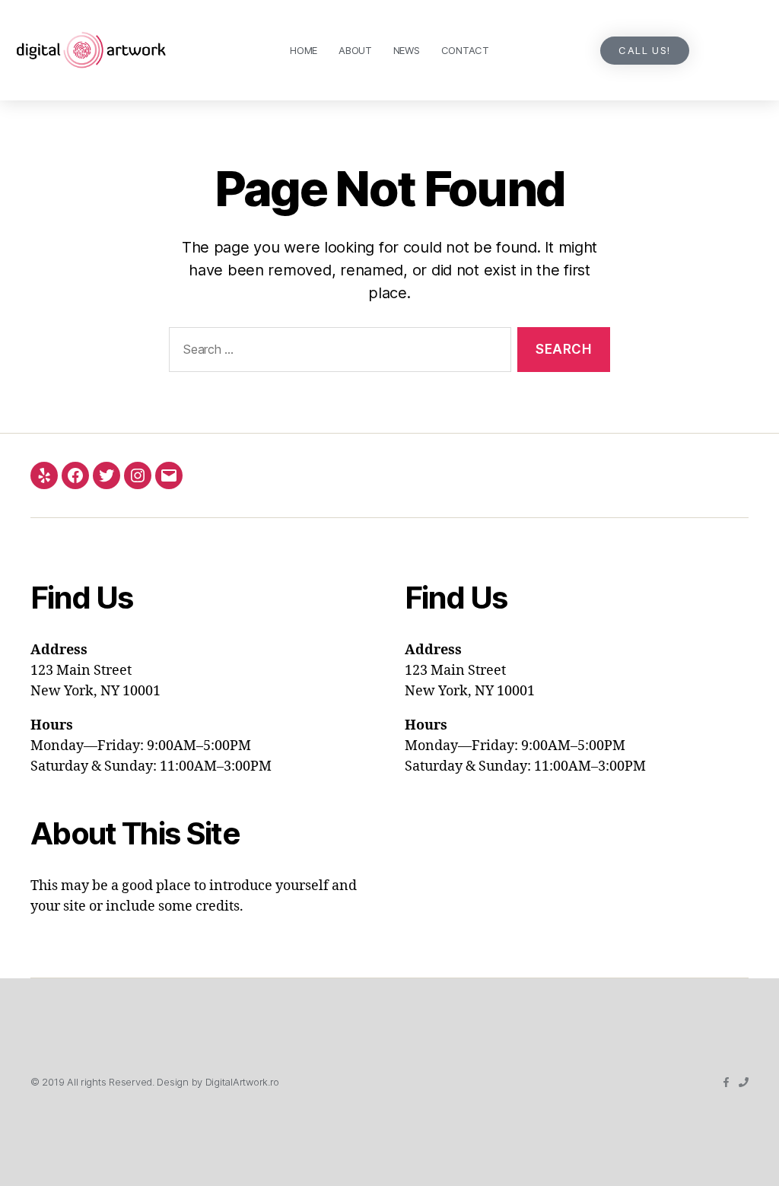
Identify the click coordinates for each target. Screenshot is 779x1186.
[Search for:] (337, 352)
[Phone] (744, 1082)
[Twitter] (106, 475)
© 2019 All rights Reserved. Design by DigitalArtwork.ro (154, 1082)
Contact (465, 50)
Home (303, 50)
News (406, 50)
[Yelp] (44, 475)
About (355, 50)
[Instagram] (137, 475)
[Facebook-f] (726, 1082)
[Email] (169, 475)
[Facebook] (75, 475)
